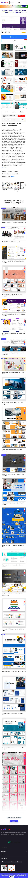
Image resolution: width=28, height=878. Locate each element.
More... (12, 176)
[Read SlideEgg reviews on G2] (4, 847)
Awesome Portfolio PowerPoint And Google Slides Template (13, 475)
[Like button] (2, 32)
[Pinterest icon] (9, 32)
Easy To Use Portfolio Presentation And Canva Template (12, 565)
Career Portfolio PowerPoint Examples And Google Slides (13, 813)
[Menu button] (26, 2)
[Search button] (19, 2)
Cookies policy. (22, 875)
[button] (24, 208)
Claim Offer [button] (24, 6)
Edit (20, 40)
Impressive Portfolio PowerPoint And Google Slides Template (13, 315)
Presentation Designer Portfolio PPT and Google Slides (13, 373)
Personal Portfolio (5, 173)
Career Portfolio (15, 173)
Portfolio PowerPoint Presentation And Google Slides (14, 671)
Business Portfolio (6, 176)
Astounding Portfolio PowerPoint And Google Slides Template (13, 262)
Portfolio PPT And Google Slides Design (11, 241)
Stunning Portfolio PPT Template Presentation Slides (14, 222)
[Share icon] (6, 32)
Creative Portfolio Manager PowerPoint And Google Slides (13, 630)
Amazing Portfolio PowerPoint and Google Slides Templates (13, 503)
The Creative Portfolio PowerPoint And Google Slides (12, 714)
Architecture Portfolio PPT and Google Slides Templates (12, 450)
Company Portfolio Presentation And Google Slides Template (13, 748)
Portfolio (4, 171)
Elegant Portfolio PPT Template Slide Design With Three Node (13, 353)
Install (21, 115)
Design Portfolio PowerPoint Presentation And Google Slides (12, 403)
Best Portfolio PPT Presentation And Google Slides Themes (13, 334)
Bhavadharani (21, 112)
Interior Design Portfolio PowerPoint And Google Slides (13, 546)
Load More (14, 821)
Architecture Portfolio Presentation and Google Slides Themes (12, 594)
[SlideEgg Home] (14, 829)
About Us (16, 171)
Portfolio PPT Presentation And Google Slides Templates (12, 295)
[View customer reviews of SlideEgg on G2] (11, 847)
